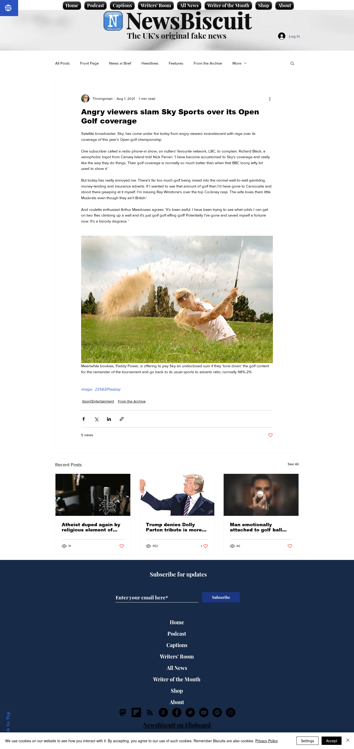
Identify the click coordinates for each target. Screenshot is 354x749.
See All (293, 464)
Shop (177, 690)
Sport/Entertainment (98, 401)
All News (177, 667)
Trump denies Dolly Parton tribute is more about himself (174, 527)
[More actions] (270, 98)
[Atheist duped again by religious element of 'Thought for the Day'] (92, 495)
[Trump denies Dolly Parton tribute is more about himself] (177, 495)
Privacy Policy (266, 740)
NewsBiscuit (189, 20)
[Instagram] (230, 712)
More (236, 63)
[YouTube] (203, 712)
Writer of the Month (176, 679)
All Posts (62, 63)
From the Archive (208, 63)
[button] (292, 63)
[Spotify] (217, 712)
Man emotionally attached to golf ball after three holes (256, 527)
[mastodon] (123, 712)
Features (176, 63)
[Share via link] (121, 419)
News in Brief (120, 63)
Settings (307, 740)
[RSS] (149, 712)
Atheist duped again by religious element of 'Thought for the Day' (91, 527)
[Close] (348, 741)
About (177, 701)
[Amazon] (163, 712)
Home (177, 622)
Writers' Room (177, 656)
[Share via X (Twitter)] (96, 419)
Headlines (149, 63)
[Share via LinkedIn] (109, 419)
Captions (176, 644)
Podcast (176, 633)
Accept (331, 740)
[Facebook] (176, 712)
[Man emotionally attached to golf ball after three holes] (261, 495)
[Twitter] (190, 712)
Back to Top (8, 726)
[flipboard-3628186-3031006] (136, 712)
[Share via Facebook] (83, 419)
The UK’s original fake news (176, 35)
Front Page (89, 63)
